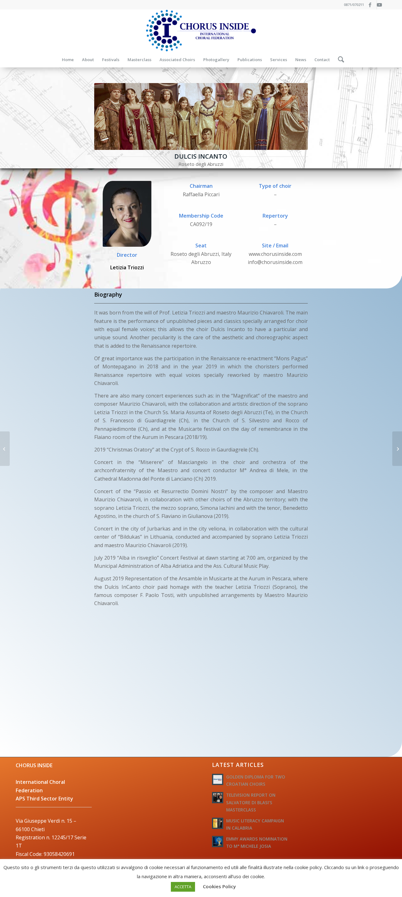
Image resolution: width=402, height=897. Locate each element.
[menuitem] (68, 59)
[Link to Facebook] (372, 4)
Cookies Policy (219, 886)
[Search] (339, 59)
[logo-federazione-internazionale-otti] (201, 30)
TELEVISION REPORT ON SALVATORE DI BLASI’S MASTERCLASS (250, 802)
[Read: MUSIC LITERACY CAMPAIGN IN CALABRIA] (217, 823)
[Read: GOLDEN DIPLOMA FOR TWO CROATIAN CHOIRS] (217, 779)
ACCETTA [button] (183, 886)
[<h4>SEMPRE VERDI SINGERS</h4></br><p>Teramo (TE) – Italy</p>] (5, 448)
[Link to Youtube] (381, 4)
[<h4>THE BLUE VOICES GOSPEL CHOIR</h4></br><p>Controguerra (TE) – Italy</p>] (397, 448)
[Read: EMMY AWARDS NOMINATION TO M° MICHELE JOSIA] (217, 841)
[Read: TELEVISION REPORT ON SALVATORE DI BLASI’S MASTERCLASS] (217, 797)
